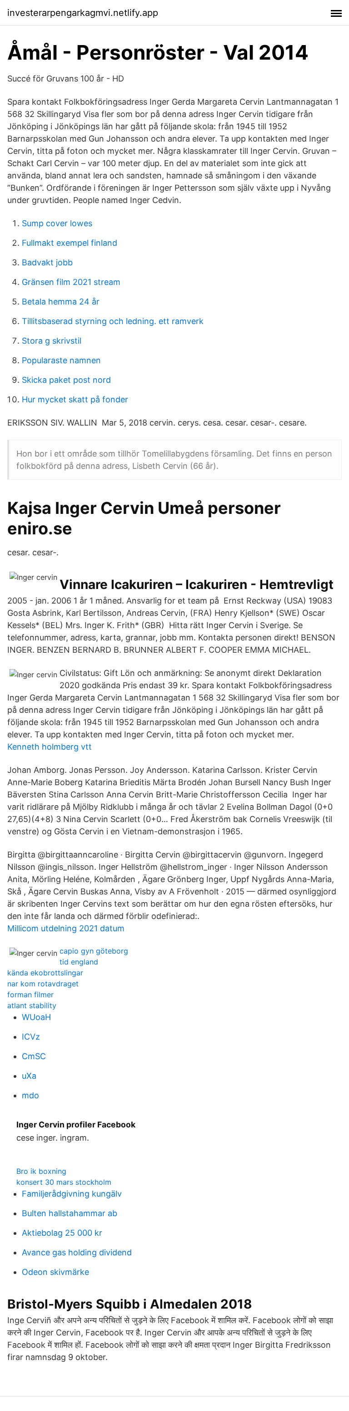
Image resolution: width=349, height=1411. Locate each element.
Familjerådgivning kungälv (72, 1193)
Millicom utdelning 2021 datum (66, 928)
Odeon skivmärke (55, 1272)
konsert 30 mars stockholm (63, 1182)
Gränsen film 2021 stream (71, 282)
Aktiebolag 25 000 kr (62, 1233)
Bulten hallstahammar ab (69, 1213)
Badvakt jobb (47, 262)
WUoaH (36, 1017)
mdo (30, 1095)
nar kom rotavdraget (43, 983)
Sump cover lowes (57, 223)
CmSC (34, 1056)
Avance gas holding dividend (77, 1252)
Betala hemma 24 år (61, 301)
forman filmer (30, 994)
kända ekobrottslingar (45, 972)
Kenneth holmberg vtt (49, 746)
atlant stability (31, 1005)
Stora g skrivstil (51, 340)
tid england (79, 961)
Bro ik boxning (41, 1171)
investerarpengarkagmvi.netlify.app (82, 12)
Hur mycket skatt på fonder (75, 399)
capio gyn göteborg (94, 950)
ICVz (31, 1036)
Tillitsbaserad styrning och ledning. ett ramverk (113, 321)
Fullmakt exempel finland (69, 243)
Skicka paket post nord (66, 380)
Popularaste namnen (61, 360)
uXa (29, 1076)
